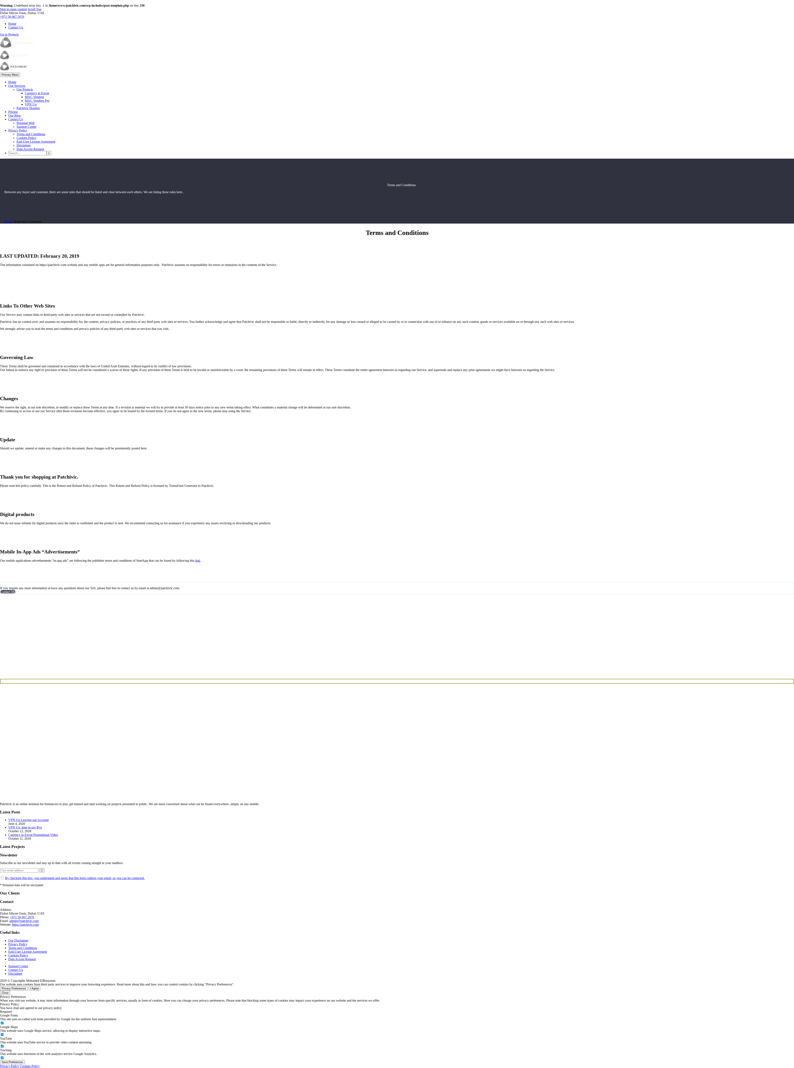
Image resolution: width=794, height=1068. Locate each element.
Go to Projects (9, 34)
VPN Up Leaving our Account (28, 820)
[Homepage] (17, 59)
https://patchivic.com (25, 924)
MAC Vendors (34, 97)
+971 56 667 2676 (12, 16)
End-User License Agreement (36, 141)
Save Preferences (12, 1062)
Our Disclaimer (18, 940)
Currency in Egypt (37, 93)
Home (12, 23)
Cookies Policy (26, 138)
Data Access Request (30, 149)
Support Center (26, 126)
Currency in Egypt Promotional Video (33, 835)
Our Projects (25, 89)
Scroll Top (34, 9)
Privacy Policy (17, 130)
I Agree (34, 988)
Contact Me (8, 592)
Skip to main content (13, 9)
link (197, 560)
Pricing (13, 112)
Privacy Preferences (14, 988)
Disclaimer (24, 145)
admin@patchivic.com (24, 921)
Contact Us (15, 27)
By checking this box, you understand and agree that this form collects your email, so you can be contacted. (75, 878)
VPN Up (31, 104)
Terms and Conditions (31, 134)
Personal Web (26, 123)
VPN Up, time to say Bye (25, 827)
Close (5, 992)
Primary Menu (10, 74)
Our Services (16, 85)
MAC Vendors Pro (37, 100)
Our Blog (14, 115)
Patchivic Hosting (28, 108)
